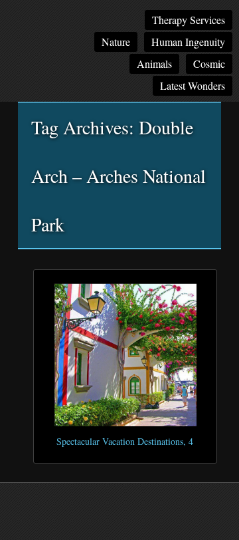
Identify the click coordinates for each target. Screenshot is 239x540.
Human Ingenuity (188, 42)
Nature (116, 42)
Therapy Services (188, 20)
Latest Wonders (192, 85)
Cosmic (209, 63)
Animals (154, 63)
